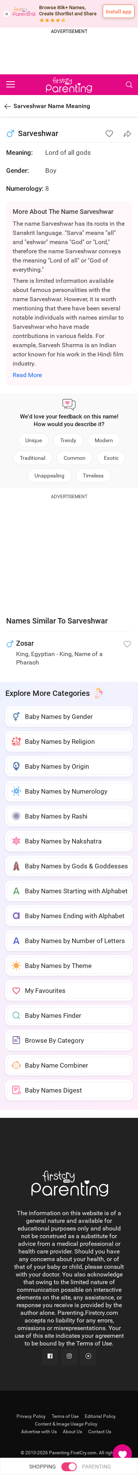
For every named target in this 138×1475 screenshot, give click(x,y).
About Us (72, 1431)
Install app (118, 11)
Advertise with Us (39, 1431)
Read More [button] (27, 375)
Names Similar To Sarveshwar (57, 620)
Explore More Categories (47, 693)
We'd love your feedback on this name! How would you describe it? (69, 420)
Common (74, 458)
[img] (69, 55)
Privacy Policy (31, 1416)
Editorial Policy (100, 1416)
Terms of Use (65, 1416)
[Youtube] (88, 1357)
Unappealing (49, 476)
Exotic (111, 458)
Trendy (68, 440)
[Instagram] (69, 1357)
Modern (104, 440)
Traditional (32, 458)
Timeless (93, 476)
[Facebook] (50, 1357)
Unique (33, 440)
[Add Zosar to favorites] (127, 644)
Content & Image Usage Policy (66, 1424)
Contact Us (99, 1431)
